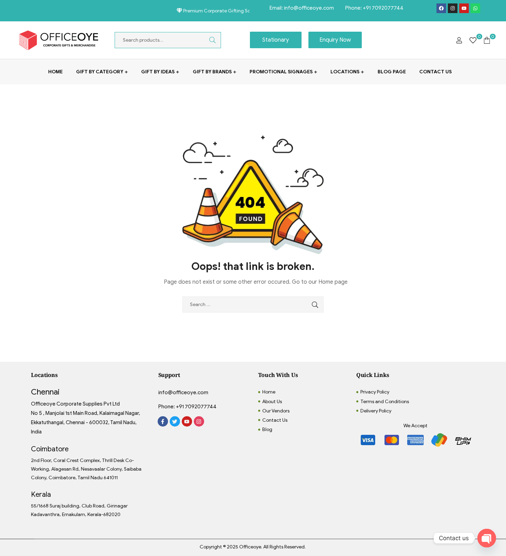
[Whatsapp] (475, 8)
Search (207, 40)
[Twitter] (175, 421)
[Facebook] (441, 8)
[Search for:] (253, 304)
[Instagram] (452, 8)
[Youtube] (464, 8)
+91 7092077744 (383, 8)
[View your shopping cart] (487, 40)
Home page (333, 282)
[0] (473, 40)
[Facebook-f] (163, 421)
